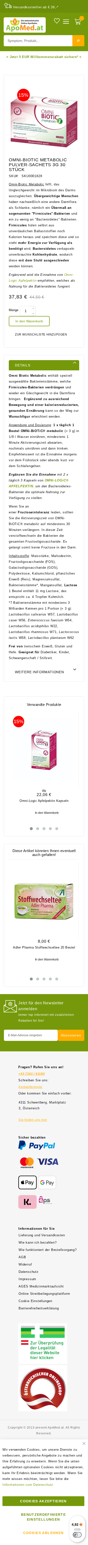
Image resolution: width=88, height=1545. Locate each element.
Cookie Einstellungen (35, 1301)
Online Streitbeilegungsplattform (44, 1293)
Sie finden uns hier (33, 1120)
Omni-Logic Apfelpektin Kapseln (44, 801)
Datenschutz (29, 1272)
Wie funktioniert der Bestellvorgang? (48, 1250)
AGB (22, 1257)
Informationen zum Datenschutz (27, 1485)
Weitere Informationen (39, 672)
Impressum (27, 1279)
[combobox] (44, 40)
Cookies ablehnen (43, 1533)
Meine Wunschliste (57, 20)
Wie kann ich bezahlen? (38, 1242)
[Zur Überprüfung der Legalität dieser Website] (42, 1326)
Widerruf (25, 1264)
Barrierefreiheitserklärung (39, 1308)
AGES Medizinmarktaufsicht (41, 1286)
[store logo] (25, 25)
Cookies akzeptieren (43, 1501)
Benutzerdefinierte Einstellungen (43, 1517)
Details (22, 365)
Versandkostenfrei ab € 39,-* (35, 7)
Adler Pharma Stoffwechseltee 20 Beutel (44, 947)
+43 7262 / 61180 (32, 1073)
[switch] (77, 1534)
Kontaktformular (31, 1087)
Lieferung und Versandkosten (42, 1235)
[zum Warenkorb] (78, 22)
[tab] (44, 365)
